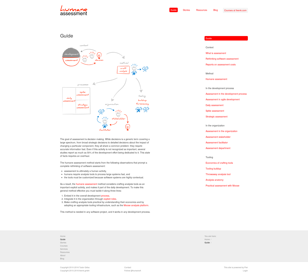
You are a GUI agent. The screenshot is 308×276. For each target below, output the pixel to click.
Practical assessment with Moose (222, 185)
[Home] (73, 10)
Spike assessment (215, 110)
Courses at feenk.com (235, 10)
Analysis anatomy (214, 179)
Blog (215, 10)
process (105, 195)
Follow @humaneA (132, 270)
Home (62, 236)
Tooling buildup (213, 168)
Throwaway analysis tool (218, 174)
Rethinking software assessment (222, 58)
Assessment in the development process (226, 93)
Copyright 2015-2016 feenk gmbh (75, 270)
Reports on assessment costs (221, 64)
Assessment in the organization (221, 131)
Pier (246, 267)
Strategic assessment (216, 116)
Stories (186, 10)
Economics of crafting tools (219, 162)
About (62, 255)
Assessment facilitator (217, 142)
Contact (127, 267)
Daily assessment (214, 105)
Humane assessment (216, 79)
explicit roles (110, 198)
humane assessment (86, 183)
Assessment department (218, 148)
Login (245, 270)
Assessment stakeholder (218, 136)
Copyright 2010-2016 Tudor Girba (75, 267)
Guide (174, 10)
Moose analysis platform (136, 205)
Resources (201, 10)
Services (64, 248)
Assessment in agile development (223, 99)
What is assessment (216, 53)
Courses (64, 245)
